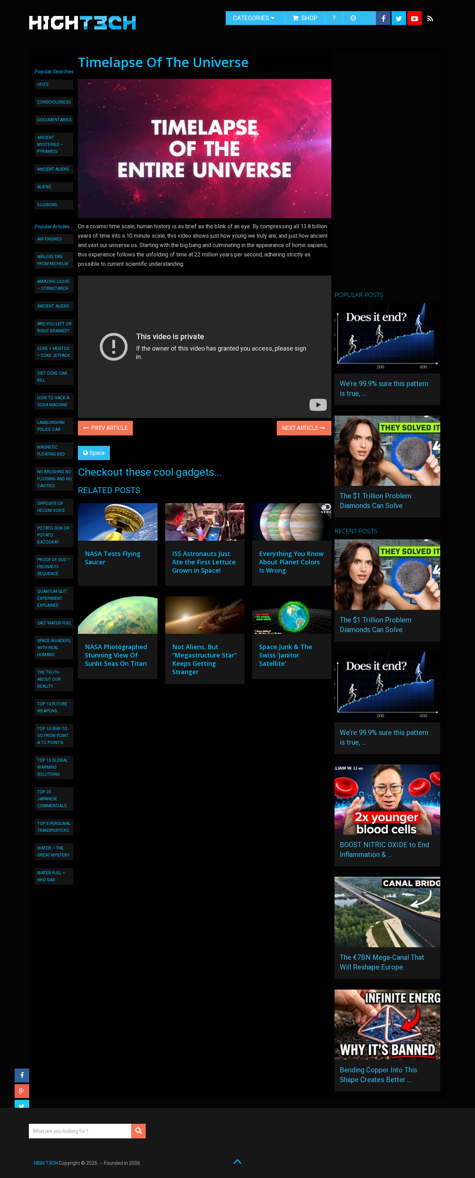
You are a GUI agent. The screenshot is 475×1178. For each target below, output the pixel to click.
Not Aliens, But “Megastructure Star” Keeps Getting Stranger (204, 659)
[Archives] (353, 18)
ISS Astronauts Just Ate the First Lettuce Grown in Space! (204, 561)
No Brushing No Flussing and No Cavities (54, 478)
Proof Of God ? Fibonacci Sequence (53, 566)
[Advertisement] (387, 175)
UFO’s (42, 84)
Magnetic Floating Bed (51, 451)
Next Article (301, 428)
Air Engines (49, 239)
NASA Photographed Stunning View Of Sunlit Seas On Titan (116, 655)
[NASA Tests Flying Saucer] (117, 523)
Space (97, 453)
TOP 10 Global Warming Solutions (52, 767)
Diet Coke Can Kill (52, 377)
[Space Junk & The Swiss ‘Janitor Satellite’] (291, 616)
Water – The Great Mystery (53, 852)
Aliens (44, 187)
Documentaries (54, 119)
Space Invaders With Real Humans (54, 647)
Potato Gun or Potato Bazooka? (53, 535)
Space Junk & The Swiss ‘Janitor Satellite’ (285, 655)
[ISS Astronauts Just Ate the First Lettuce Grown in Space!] (204, 523)
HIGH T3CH (46, 1163)
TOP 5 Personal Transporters (54, 827)
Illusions (47, 204)
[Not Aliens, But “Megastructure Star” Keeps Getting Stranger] (204, 616)
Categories (251, 18)
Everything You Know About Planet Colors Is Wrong (291, 561)
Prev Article (109, 428)
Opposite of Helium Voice (51, 507)
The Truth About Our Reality (49, 679)
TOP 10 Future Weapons (52, 707)
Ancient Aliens (53, 169)
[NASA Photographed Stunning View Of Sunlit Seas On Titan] (117, 616)
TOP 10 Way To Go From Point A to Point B (53, 735)
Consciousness (54, 102)
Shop (308, 18)
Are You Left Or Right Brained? (54, 327)
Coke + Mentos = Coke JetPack (53, 352)
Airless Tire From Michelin (52, 260)
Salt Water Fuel (54, 623)
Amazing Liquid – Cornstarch (53, 285)
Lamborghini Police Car (51, 426)
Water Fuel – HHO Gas (51, 876)
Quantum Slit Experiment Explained (51, 598)
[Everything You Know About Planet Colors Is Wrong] (291, 523)
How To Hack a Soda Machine (53, 401)
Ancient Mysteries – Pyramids (50, 144)
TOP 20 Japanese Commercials (51, 799)
